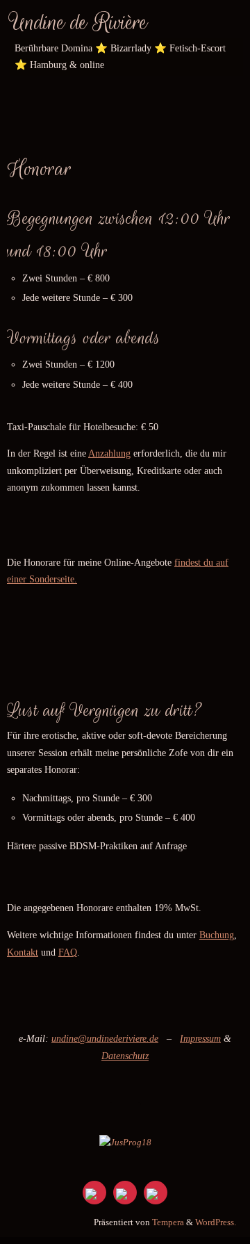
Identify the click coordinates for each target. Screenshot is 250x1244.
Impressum (200, 1038)
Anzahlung (109, 453)
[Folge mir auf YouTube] (155, 1192)
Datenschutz (125, 1055)
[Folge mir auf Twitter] (94, 1192)
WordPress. (215, 1222)
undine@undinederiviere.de (104, 1038)
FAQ (67, 952)
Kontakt (22, 952)
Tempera (168, 1222)
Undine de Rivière (78, 22)
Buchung (216, 934)
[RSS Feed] (125, 1192)
